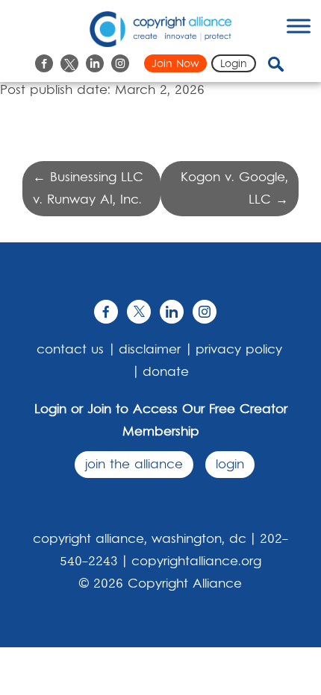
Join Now (175, 64)
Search (288, 64)
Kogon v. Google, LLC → (234, 188)
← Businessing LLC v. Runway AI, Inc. (88, 188)
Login (233, 64)
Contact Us (70, 350)
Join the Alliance (134, 464)
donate (166, 372)
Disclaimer (150, 350)
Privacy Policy (239, 350)
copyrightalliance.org (196, 561)
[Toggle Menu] (299, 26)
